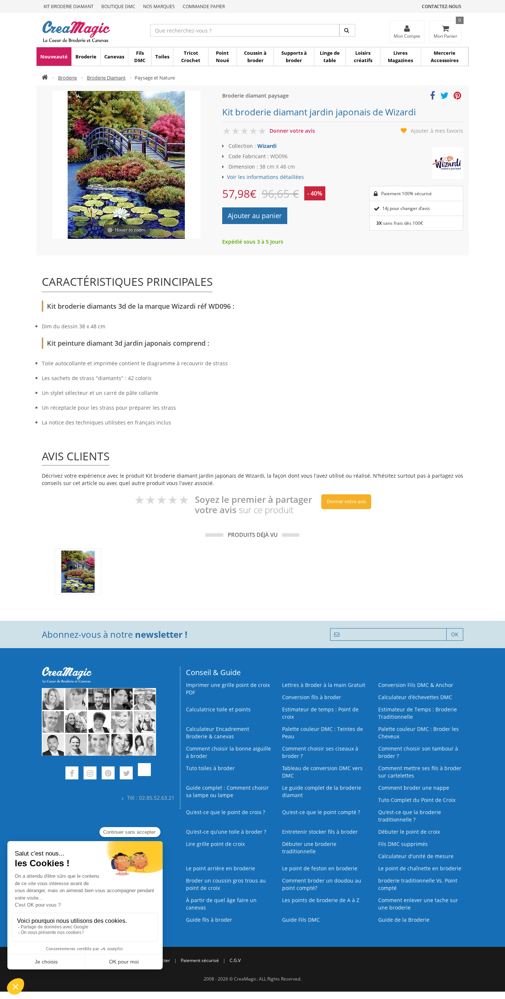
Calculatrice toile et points (218, 709)
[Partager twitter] (444, 96)
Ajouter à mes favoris (437, 130)
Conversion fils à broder (311, 697)
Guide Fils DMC (301, 919)
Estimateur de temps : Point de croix (320, 713)
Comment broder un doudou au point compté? (321, 884)
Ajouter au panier (255, 215)
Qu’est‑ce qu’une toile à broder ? (226, 831)
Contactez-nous (441, 6)
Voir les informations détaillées (265, 176)
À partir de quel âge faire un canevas (221, 904)
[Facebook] (71, 774)
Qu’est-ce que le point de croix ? (225, 812)
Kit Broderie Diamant (69, 6)
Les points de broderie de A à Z (320, 900)
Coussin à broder (255, 57)
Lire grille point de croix (215, 843)
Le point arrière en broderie (220, 868)
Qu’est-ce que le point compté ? (321, 812)
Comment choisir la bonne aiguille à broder (228, 752)
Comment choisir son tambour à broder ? (418, 752)
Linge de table (330, 57)
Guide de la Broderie (404, 919)
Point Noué (222, 57)
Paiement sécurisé (200, 960)
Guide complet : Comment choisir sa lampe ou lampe (227, 791)
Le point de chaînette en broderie (419, 868)
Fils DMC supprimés (403, 843)
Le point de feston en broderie (319, 868)
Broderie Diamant (106, 77)
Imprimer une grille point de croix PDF (228, 688)
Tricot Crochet (190, 57)
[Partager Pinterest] (457, 96)
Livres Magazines (400, 57)
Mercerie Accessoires (444, 57)
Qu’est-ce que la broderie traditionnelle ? (409, 816)
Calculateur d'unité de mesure (416, 856)
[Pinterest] (108, 774)
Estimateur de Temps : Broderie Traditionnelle (417, 713)
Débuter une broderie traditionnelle (309, 847)
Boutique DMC (118, 6)
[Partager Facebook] (432, 96)
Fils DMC (139, 57)
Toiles (162, 56)
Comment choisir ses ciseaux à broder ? (320, 752)
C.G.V (235, 960)
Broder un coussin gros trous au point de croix (226, 884)
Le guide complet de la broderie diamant (321, 791)
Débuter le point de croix (409, 831)
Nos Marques (159, 6)
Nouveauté (54, 56)
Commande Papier (204, 6)
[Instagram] (90, 774)
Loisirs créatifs (363, 57)
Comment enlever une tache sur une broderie (418, 904)
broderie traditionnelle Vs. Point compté (417, 884)
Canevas (114, 56)
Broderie (85, 56)
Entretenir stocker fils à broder (320, 831)
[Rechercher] (347, 30)
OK (454, 634)
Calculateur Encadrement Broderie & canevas (217, 732)
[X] (126, 774)
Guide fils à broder (209, 919)
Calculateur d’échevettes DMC (415, 697)
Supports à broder (294, 57)
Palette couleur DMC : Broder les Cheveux (418, 732)
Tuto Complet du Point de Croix (416, 799)
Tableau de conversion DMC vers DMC (322, 772)
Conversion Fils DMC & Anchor (415, 684)
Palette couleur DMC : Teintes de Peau (322, 732)
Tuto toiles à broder (210, 768)
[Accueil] (45, 77)
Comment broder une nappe (413, 787)
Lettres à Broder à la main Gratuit (323, 684)
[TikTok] (144, 774)
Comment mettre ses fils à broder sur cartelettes (419, 772)
